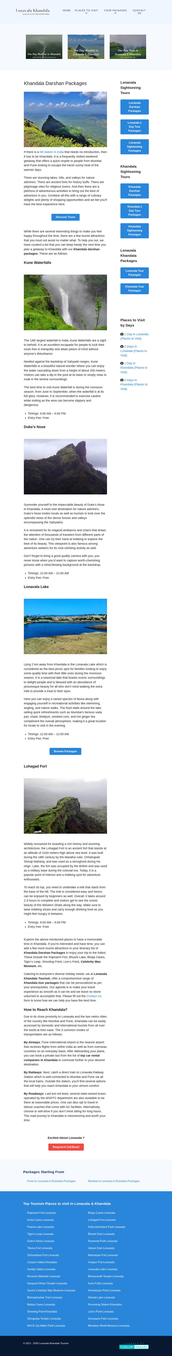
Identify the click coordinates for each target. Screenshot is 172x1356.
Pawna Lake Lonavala (40, 1227)
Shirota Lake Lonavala (101, 1297)
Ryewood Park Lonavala (102, 1241)
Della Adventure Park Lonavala (106, 1227)
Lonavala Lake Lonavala (102, 1269)
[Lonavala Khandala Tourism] (32, 12)
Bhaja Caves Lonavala (101, 1212)
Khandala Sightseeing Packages (134, 230)
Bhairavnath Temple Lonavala (106, 1276)
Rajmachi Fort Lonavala (41, 1212)
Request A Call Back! (66, 1147)
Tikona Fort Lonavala (39, 1248)
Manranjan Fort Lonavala (103, 1255)
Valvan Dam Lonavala (101, 1248)
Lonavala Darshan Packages (134, 106)
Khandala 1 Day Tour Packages (134, 210)
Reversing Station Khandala (105, 1304)
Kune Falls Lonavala (100, 1283)
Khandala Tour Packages (134, 288)
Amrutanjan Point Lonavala (104, 1290)
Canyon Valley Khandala (42, 1262)
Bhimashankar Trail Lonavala (44, 1297)
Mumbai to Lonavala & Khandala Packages (114, 1181)
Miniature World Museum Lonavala (109, 1325)
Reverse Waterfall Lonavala (43, 1276)
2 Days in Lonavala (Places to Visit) (133, 351)
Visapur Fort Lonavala (101, 1262)
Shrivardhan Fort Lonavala (43, 1255)
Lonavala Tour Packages (134, 272)
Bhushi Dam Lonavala (101, 1234)
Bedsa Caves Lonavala (41, 1304)
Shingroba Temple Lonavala (44, 1318)
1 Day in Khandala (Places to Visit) (133, 368)
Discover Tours (65, 217)
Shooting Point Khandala (42, 1311)
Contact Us (94, 996)
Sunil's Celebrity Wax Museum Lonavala (51, 1290)
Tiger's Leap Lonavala (40, 1234)
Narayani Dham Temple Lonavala (47, 1283)
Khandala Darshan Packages (134, 190)
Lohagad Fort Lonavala (102, 1219)
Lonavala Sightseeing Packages (134, 146)
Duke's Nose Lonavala (40, 1241)
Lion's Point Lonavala (101, 1311)
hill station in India (52, 152)
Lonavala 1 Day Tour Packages (135, 126)
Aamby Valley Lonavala (41, 1269)
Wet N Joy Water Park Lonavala (46, 1325)
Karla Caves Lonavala (40, 1219)
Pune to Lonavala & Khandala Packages (51, 1181)
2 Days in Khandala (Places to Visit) (133, 384)
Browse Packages (65, 751)
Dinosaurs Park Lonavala (103, 1318)
